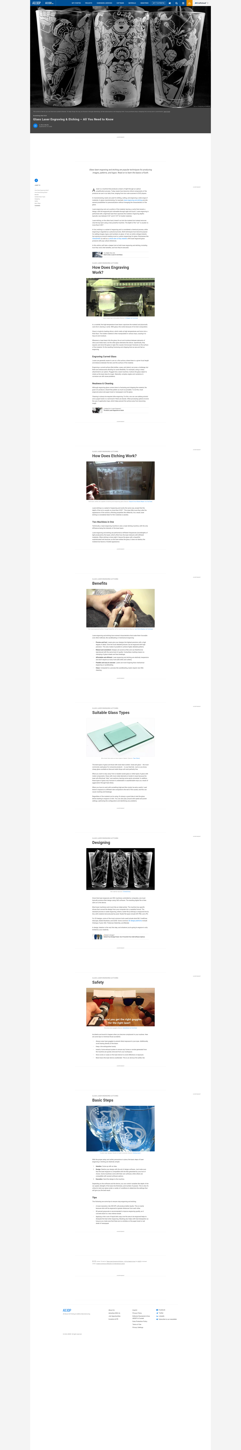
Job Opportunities (114, 1316)
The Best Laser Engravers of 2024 (114, 410)
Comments (37, 205)
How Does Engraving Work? (42, 190)
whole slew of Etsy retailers (118, 238)
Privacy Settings (137, 1327)
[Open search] (176, 3)
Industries (144, 3)
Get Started (76, 3)
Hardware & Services (104, 3)
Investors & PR (113, 1319)
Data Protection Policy (139, 1321)
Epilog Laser (137, 1153)
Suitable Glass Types (40, 196)
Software (120, 3)
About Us (112, 1310)
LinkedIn (161, 1316)
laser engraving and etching (133, 200)
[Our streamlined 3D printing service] (202, 3)
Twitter (161, 1313)
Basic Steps (37, 203)
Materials (132, 3)
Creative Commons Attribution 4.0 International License (110, 1263)
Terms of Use (136, 1324)
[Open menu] (183, 3)
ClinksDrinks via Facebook (204, 106)
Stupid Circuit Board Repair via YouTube (140, 501)
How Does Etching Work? (41, 192)
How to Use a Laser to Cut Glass (113, 254)
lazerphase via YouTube (130, 1028)
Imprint (134, 1310)
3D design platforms (135, 921)
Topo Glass (136, 758)
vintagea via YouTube (131, 318)
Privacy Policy (137, 1313)
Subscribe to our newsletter (168, 1319)
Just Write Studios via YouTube (144, 629)
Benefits (37, 194)
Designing (37, 199)
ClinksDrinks (96, 238)
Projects (88, 3)
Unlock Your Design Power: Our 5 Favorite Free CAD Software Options (124, 937)
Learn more (167, 111)
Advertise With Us (114, 1313)
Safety (36, 201)
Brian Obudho (45, 125)
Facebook (162, 1310)
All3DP (139, 1261)
